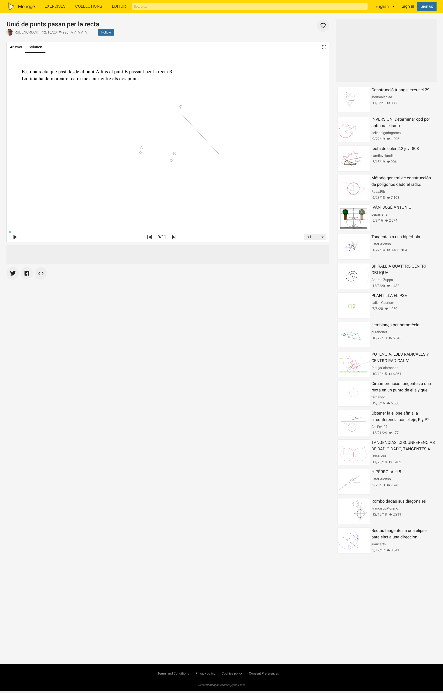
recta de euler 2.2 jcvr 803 (395, 148)
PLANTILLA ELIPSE (389, 295)
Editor (119, 6)
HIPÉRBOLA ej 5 (386, 472)
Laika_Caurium (382, 303)
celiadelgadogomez (386, 133)
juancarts (378, 544)
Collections (88, 6)
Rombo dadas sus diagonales (398, 501)
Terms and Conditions (173, 673)
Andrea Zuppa (382, 280)
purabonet (379, 332)
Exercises (55, 6)
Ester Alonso (381, 244)
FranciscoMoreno (384, 508)
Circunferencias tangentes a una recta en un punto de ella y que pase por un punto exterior (401, 390)
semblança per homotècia (395, 325)
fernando (378, 397)
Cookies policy (232, 673)
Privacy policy (205, 673)
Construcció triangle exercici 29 (400, 90)
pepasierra (379, 214)
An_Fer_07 (379, 427)
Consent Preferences (264, 673)
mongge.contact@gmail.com (227, 685)
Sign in (408, 6)
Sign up (427, 6)
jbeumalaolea (381, 97)
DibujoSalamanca (384, 368)
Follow (106, 32)
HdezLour (378, 456)
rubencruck (26, 32)
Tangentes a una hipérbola (395, 237)
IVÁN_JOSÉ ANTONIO (391, 207)
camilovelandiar (383, 156)
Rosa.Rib (378, 191)
